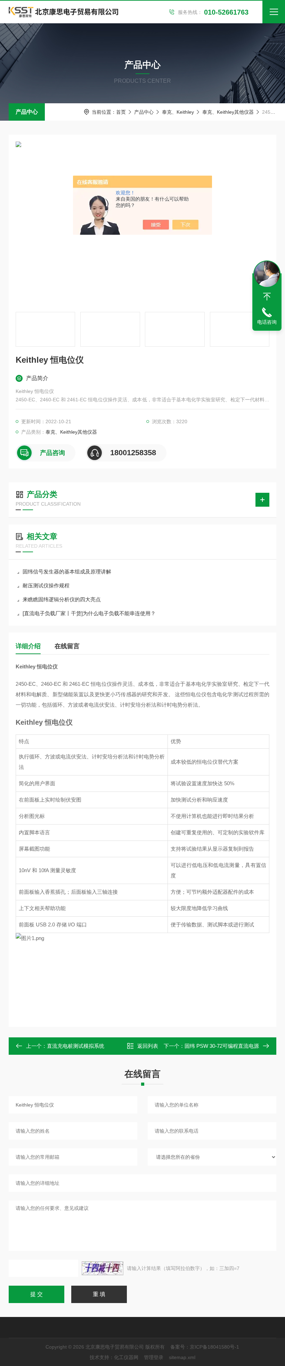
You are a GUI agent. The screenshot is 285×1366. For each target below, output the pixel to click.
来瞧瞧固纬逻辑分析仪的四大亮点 (62, 599)
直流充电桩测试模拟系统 (75, 1046)
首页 (121, 112)
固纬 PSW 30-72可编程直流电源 (222, 1046)
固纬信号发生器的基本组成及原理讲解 (67, 571)
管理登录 (153, 1357)
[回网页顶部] (267, 297)
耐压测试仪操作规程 (46, 585)
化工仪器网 (126, 1357)
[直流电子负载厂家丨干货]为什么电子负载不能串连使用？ (89, 613)
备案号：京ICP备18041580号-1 (204, 1347)
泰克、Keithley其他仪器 (228, 112)
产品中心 (27, 112)
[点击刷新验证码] (102, 1268)
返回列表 (147, 1046)
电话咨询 (267, 322)
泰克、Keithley (178, 112)
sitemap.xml (182, 1357)
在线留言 (67, 646)
